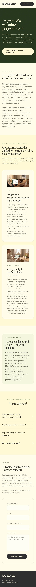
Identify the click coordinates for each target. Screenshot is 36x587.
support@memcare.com (9, 582)
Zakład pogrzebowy (15, 523)
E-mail (9, 513)
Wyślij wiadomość (16, 556)
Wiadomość (11, 533)
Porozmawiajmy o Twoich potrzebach (15, 51)
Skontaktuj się (27, 4)
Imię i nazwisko (13, 503)
